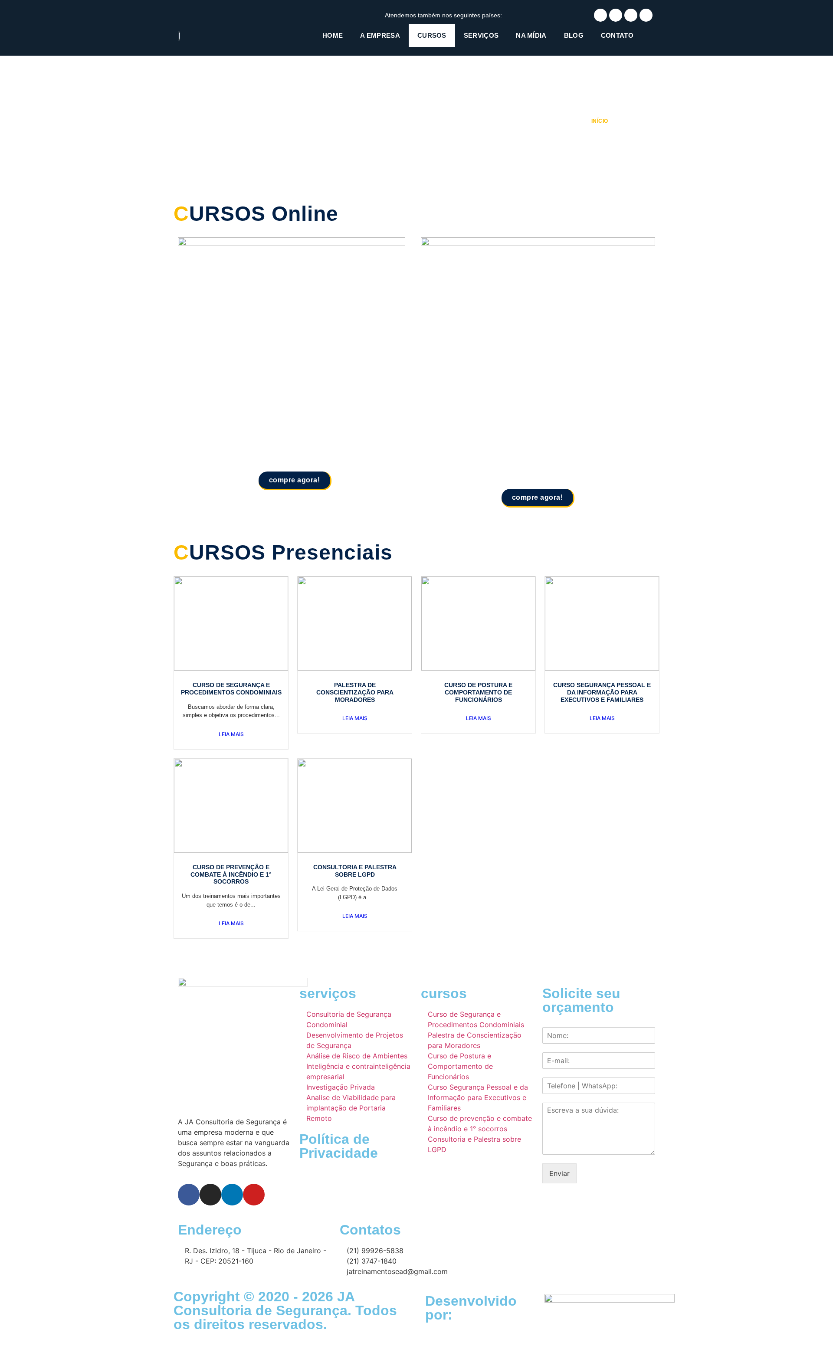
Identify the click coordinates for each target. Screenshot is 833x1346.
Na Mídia (531, 35)
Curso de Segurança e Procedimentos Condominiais (231, 688)
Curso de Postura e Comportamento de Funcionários (478, 692)
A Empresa (380, 35)
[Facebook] (600, 15)
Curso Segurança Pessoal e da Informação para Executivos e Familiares (602, 692)
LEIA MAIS (231, 734)
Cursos (431, 35)
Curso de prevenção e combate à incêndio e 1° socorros (231, 874)
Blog (574, 35)
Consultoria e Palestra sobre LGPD (355, 871)
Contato (617, 35)
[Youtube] (646, 15)
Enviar (559, 1173)
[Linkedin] (630, 15)
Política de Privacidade (338, 1146)
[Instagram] (615, 15)
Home (332, 35)
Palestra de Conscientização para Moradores (355, 692)
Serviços (481, 35)
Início (599, 121)
